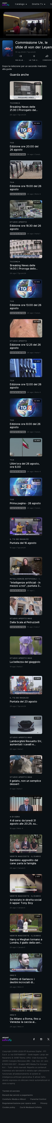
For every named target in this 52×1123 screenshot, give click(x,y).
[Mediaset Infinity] (5, 4)
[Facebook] (34, 1039)
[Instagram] (41, 1039)
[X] (48, 1039)
